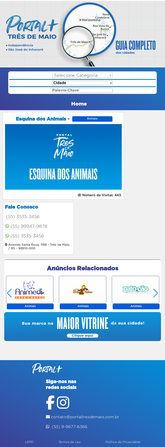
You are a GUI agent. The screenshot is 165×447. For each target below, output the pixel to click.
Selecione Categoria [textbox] (76, 75)
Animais (92, 118)
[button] (155, 293)
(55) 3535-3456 (23, 217)
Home (79, 104)
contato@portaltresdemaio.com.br (85, 417)
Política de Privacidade (122, 442)
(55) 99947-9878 (28, 226)
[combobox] (82, 75)
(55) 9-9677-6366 (69, 427)
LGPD (29, 442)
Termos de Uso (69, 442)
